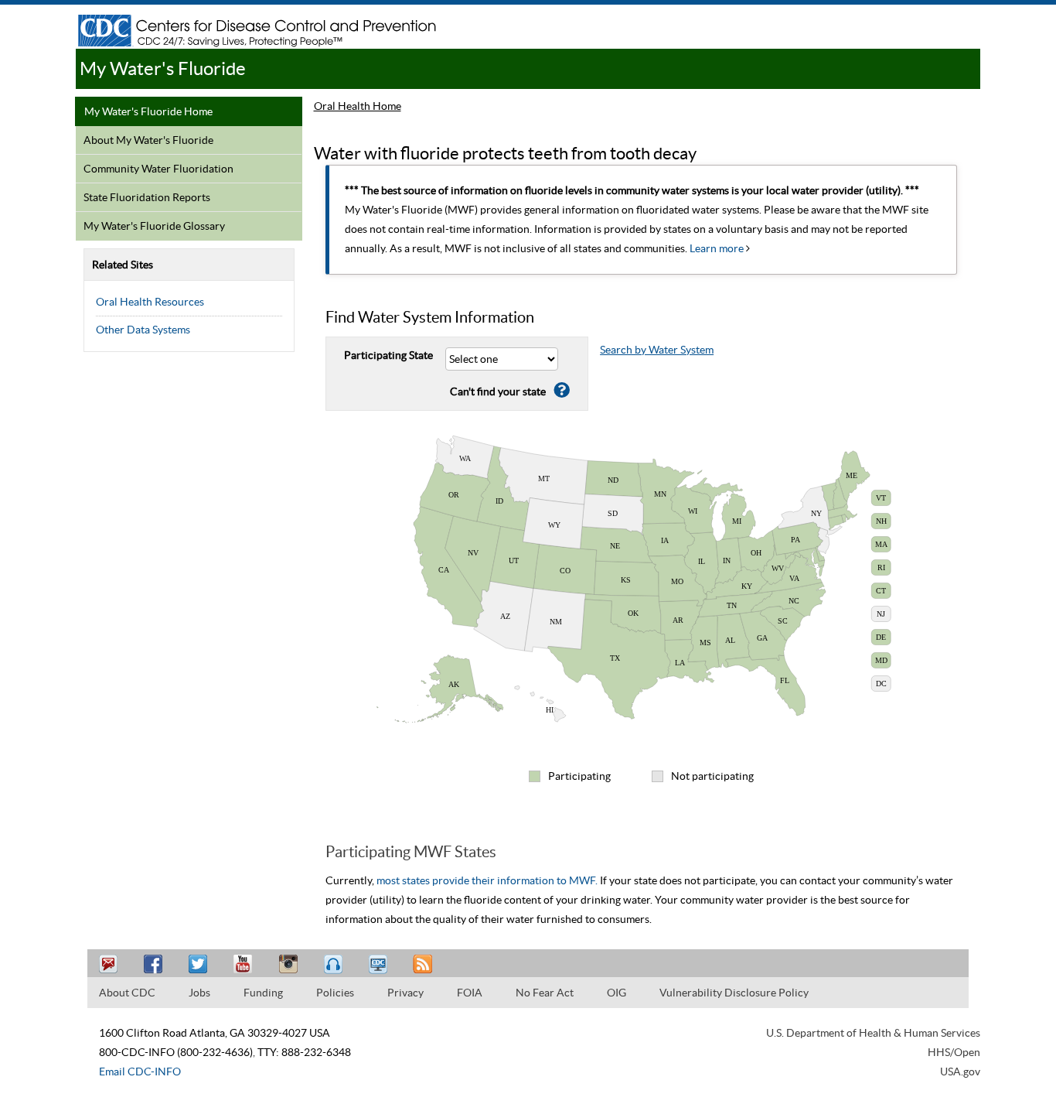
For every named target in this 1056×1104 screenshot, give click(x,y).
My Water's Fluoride (163, 68)
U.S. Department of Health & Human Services (873, 1033)
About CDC (127, 992)
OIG (616, 992)
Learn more (718, 248)
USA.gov (960, 1071)
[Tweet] (200, 964)
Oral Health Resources (150, 302)
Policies (335, 992)
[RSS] (424, 964)
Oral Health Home (357, 106)
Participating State (388, 355)
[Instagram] (289, 964)
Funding (263, 992)
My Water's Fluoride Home (148, 111)
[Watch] (379, 964)
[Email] (110, 964)
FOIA (469, 992)
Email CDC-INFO (140, 1071)
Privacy (405, 992)
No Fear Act (545, 992)
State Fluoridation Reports (146, 197)
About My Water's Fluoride (148, 140)
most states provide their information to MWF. (487, 880)
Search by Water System (657, 350)
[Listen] (334, 964)
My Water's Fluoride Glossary (154, 226)
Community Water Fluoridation (158, 168)
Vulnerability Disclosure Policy (734, 992)
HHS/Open (954, 1052)
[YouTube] (245, 964)
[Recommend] (155, 964)
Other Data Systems (143, 329)
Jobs (199, 992)
